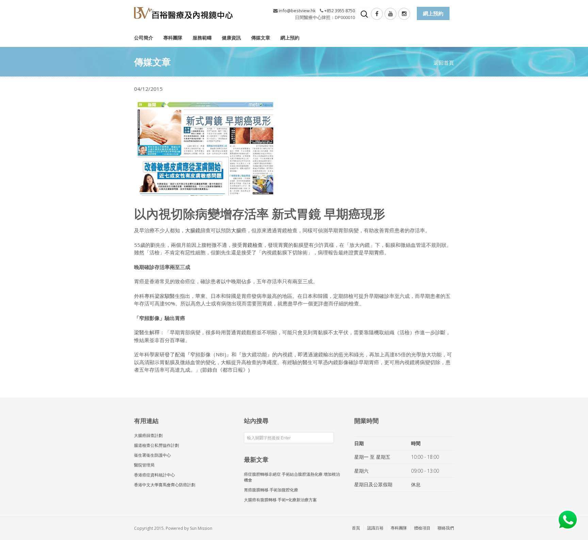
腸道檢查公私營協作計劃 (156, 445)
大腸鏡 (192, 230)
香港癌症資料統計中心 (154, 475)
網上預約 (289, 37)
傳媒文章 (260, 37)
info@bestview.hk (297, 10)
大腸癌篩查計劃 (148, 435)
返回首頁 (444, 62)
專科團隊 (172, 37)
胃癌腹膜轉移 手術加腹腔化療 (271, 490)
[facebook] (377, 14)
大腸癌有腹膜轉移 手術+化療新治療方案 (280, 500)
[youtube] (390, 14)
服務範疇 (202, 37)
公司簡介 (143, 37)
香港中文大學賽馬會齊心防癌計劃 (164, 485)
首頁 (356, 528)
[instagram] (404, 14)
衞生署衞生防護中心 (152, 455)
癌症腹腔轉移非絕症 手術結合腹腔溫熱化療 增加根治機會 (292, 477)
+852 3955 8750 (339, 10)
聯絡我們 (446, 528)
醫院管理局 (144, 465)
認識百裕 (375, 528)
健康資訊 (231, 37)
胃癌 (379, 252)
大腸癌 (238, 230)
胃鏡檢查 (252, 244)
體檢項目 (422, 528)
